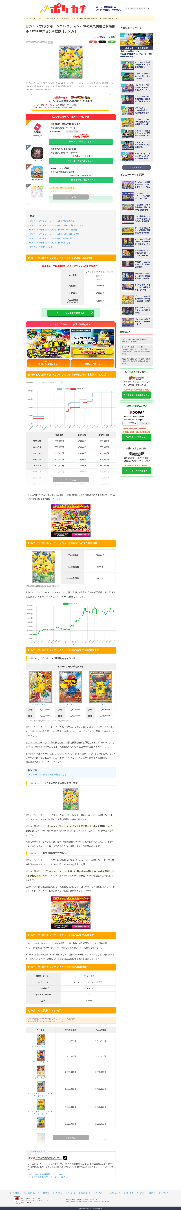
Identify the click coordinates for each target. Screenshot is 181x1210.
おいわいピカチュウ (41, 704)
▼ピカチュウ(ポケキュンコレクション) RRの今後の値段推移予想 (53, 234)
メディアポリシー (100, 1193)
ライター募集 (128, 1193)
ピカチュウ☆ (41, 1078)
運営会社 (46, 1193)
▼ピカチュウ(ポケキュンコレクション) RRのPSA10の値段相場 (52, 230)
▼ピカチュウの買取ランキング (40, 247)
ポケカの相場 (14, 1193)
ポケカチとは (57, 1193)
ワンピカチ (141, 1193)
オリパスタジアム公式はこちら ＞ (81, 180)
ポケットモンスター (129, 347)
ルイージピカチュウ (41, 1129)
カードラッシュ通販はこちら (136, 395)
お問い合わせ (115, 1193)
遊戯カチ (152, 1193)
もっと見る (136, 167)
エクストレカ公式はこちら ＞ (81, 161)
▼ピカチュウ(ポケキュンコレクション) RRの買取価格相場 (51, 221)
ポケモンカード (135, 349)
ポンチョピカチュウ (101, 704)
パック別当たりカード (31, 1193)
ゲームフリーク (138, 351)
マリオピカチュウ (71, 704)
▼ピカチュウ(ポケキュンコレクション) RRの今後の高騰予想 (51, 238)
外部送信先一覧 (84, 1193)
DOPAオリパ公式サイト (136, 437)
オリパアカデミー (165, 1193)
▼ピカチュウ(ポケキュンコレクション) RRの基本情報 (49, 243)
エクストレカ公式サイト (136, 470)
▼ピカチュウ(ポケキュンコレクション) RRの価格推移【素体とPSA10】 (56, 225)
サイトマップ (70, 1193)
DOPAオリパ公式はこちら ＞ (81, 141)
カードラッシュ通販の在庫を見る (71, 313)
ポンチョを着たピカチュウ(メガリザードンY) (40, 1112)
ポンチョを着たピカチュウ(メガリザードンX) (40, 1094)
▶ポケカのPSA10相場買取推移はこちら (45, 1174)
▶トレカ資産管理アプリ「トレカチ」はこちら (47, 1177)
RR (92, 976)
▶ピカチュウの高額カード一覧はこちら (47, 774)
